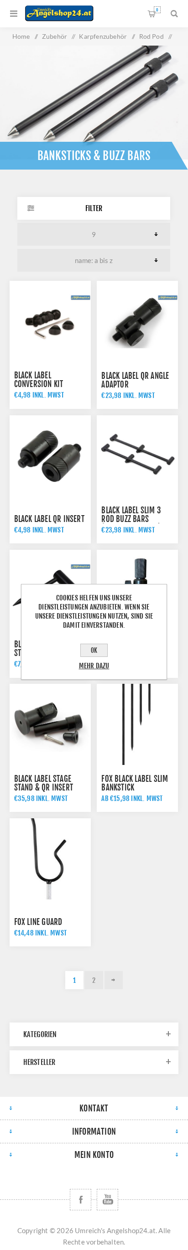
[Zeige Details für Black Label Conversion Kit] (50, 321)
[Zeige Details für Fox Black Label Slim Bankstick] (137, 724)
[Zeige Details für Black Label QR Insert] (50, 455)
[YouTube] (107, 1199)
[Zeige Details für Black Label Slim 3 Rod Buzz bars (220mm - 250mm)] (137, 455)
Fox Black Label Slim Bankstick (134, 783)
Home (21, 36)
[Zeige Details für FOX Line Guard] (50, 858)
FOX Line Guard (38, 922)
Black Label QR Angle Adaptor (135, 380)
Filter (93, 208)
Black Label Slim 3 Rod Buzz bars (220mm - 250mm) (131, 519)
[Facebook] (80, 1199)
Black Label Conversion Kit (38, 380)
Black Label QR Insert (49, 519)
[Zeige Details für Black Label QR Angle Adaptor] (137, 321)
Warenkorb (157, 9)
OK (94, 650)
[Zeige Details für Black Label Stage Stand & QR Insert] (50, 724)
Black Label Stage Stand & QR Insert (43, 783)
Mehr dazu (94, 665)
